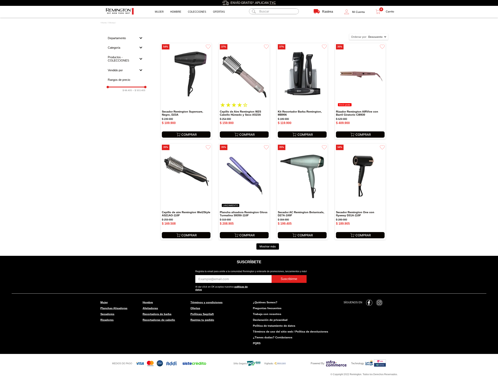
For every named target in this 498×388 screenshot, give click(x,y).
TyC (272, 2)
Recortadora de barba (157, 314)
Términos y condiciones (206, 302)
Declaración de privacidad (270, 319)
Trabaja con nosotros (267, 314)
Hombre (175, 11)
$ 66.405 (127, 90)
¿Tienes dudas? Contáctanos (272, 337)
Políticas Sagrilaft (202, 314)
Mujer (159, 11)
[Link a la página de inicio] (103, 22)
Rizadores (107, 319)
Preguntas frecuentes (267, 308)
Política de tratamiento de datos (274, 325)
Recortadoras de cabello (159, 319)
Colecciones (197, 11)
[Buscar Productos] (253, 11)
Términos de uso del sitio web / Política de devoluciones (290, 331)
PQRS (256, 343)
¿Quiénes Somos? (265, 302)
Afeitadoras (150, 308)
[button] (354, 11)
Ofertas (111, 23)
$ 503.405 (139, 90)
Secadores (107, 314)
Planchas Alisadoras (113, 308)
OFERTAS (219, 11)
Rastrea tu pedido (202, 319)
